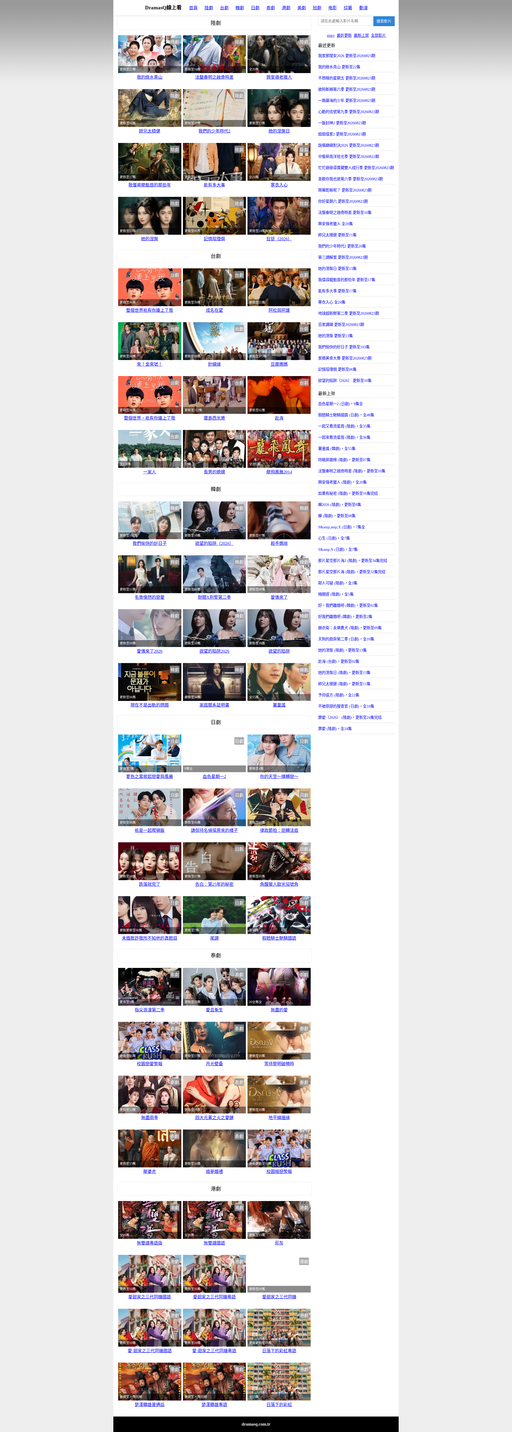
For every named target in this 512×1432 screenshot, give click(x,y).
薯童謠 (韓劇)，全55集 (336, 448)
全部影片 (378, 35)
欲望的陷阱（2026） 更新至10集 (344, 380)
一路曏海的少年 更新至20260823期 (346, 100)
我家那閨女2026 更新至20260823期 (346, 56)
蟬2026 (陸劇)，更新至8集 (339, 504)
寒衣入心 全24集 (331, 302)
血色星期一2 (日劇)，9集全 (340, 404)
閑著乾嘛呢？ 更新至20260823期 (344, 190)
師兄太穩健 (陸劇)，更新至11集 (344, 684)
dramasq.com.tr (256, 1424)
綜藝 (348, 8)
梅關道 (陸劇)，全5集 (336, 594)
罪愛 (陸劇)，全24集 (335, 729)
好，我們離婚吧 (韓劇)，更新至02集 (348, 605)
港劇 (286, 8)
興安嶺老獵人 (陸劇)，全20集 (342, 482)
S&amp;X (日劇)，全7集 (338, 549)
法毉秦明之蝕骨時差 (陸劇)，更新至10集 (351, 471)
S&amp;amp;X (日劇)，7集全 (341, 527)
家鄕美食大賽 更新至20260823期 (344, 358)
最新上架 (361, 35)
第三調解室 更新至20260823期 (343, 257)
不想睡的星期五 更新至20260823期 (346, 78)
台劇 (224, 8)
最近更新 (344, 35)
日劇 (255, 8)
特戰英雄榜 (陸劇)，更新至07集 (344, 460)
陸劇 (209, 8)
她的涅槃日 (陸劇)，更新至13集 (344, 673)
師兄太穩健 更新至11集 (337, 235)
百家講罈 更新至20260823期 (341, 324)
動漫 (363, 8)
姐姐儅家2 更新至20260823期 (342, 134)
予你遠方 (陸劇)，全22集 (338, 695)
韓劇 (239, 8)
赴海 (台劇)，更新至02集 (338, 661)
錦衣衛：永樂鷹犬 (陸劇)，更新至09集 (350, 628)
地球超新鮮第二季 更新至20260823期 (348, 313)
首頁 (193, 8)
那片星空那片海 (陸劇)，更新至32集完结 (351, 572)
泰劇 (270, 8)
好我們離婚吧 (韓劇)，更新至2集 (345, 617)
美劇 (301, 8)
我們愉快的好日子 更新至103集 (344, 347)
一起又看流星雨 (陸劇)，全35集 (344, 426)
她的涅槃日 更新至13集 (337, 268)
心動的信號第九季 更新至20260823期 (348, 112)
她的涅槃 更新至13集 (335, 336)
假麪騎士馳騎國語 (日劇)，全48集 (346, 415)
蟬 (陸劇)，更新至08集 (336, 516)
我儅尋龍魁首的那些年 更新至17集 (346, 280)
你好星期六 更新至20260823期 (343, 201)
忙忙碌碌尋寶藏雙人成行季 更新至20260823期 (356, 168)
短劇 (317, 8)
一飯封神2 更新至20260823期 (342, 123)
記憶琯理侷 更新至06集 (337, 369)
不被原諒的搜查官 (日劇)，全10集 (346, 706)
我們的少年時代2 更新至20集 (342, 246)
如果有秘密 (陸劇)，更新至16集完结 (348, 493)
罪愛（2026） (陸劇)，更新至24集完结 (350, 717)
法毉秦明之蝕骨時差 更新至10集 (344, 212)
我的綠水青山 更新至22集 (339, 67)
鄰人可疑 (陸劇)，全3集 (337, 583)
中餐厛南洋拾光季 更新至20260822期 (348, 156)
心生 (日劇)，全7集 (334, 538)
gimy (331, 35)
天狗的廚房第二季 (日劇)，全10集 (346, 639)
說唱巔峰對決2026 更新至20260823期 (348, 145)
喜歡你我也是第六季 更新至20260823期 (350, 179)
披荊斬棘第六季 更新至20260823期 (346, 89)
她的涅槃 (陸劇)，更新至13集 (342, 650)
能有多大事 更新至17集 (337, 291)
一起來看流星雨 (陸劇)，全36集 (344, 437)
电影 (332, 8)
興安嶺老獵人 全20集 (335, 224)
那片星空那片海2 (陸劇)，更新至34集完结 (352, 561)
